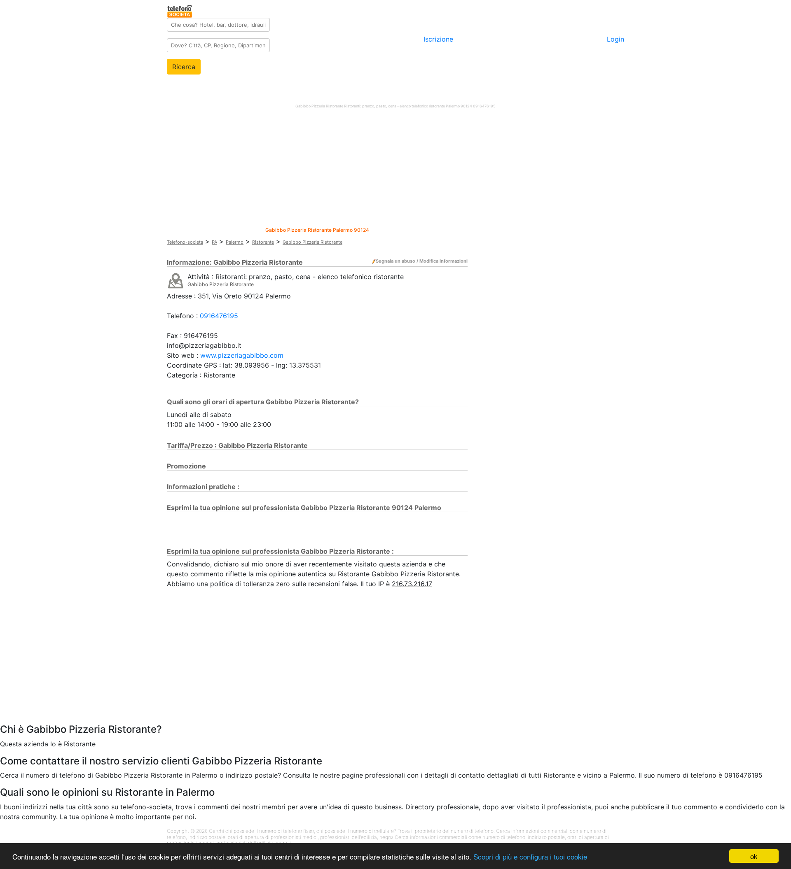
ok (754, 856)
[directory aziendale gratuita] (180, 10)
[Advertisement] (395, 169)
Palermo (234, 242)
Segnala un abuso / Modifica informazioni (422, 261)
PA (214, 242)
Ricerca (183, 67)
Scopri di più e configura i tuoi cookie (530, 856)
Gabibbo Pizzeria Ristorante (312, 242)
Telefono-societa (185, 242)
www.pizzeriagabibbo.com (241, 355)
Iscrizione (438, 39)
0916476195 (219, 316)
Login (615, 39)
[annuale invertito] (176, 280)
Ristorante (263, 242)
